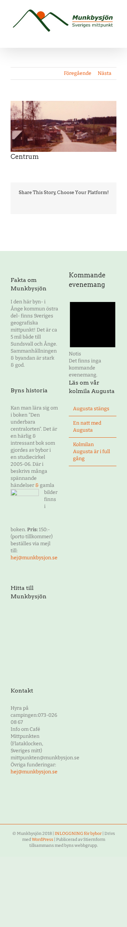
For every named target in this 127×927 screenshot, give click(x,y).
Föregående (77, 73)
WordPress (42, 839)
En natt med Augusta (87, 426)
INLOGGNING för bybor (78, 833)
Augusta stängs (91, 409)
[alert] (92, 337)
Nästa (104, 73)
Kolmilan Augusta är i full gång (91, 452)
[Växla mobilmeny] (113, 36)
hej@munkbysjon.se (34, 558)
